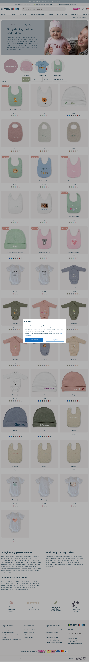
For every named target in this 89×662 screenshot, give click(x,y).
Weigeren (55, 340)
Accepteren (34, 340)
